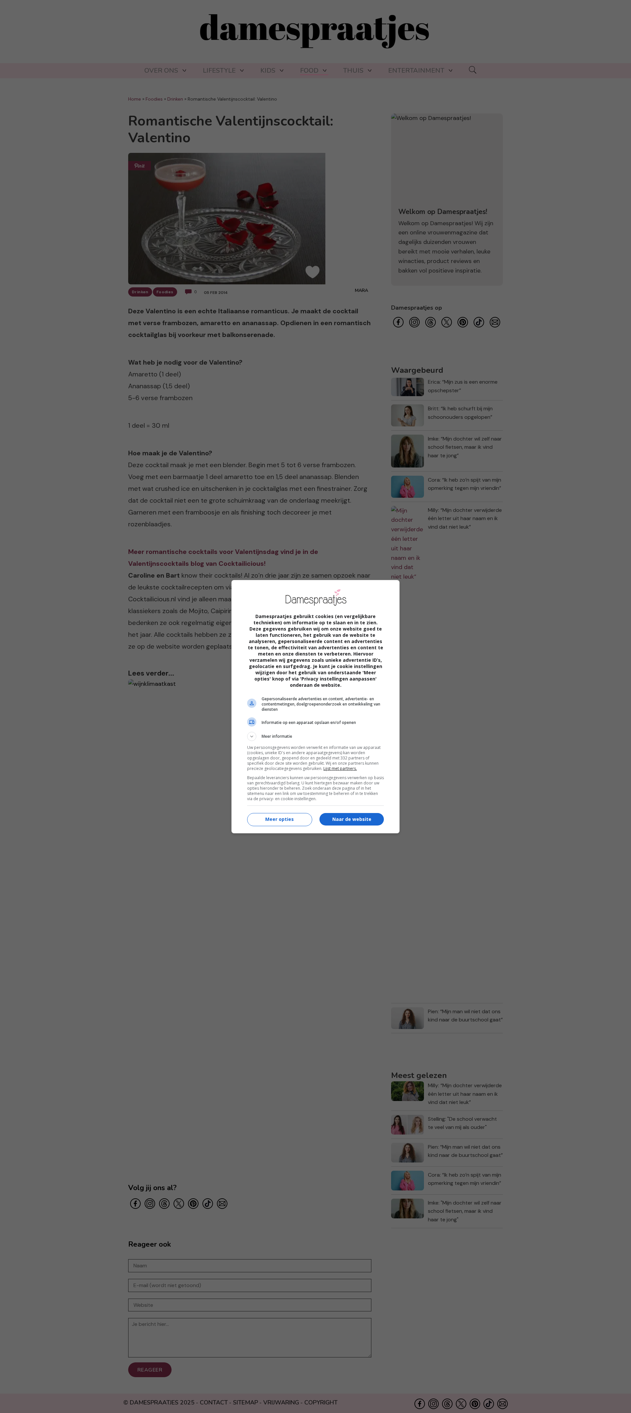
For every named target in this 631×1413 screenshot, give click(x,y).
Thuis (353, 70)
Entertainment (416, 70)
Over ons (161, 70)
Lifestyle (219, 70)
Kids (267, 70)
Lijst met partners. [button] (340, 768)
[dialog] (315, 706)
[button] (315, 736)
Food (309, 70)
